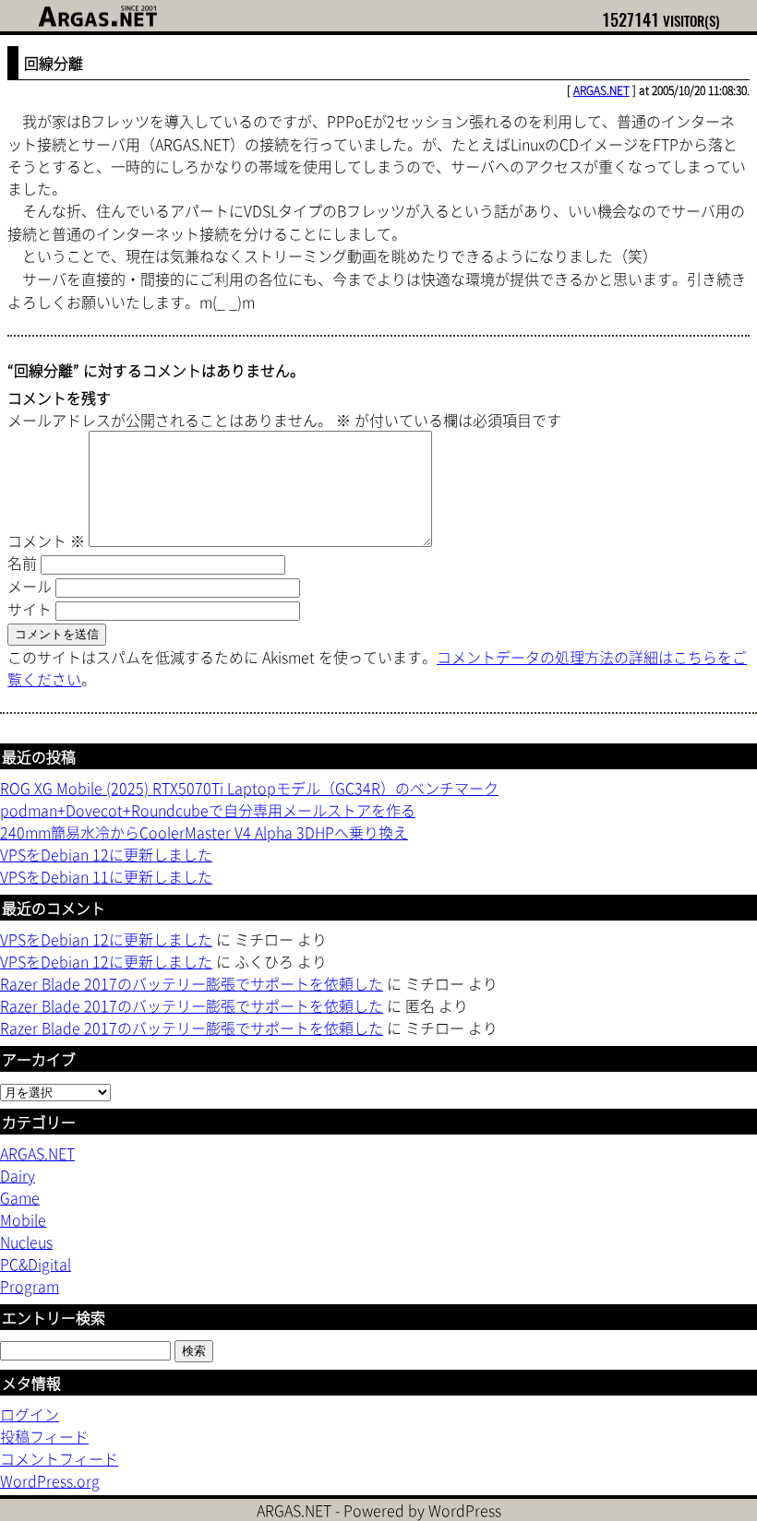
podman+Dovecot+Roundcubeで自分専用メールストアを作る (207, 810)
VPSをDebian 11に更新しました (106, 876)
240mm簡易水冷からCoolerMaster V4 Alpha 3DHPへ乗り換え (204, 832)
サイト (29, 609)
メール (29, 586)
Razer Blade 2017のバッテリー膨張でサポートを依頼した (191, 983)
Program (29, 1286)
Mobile (23, 1219)
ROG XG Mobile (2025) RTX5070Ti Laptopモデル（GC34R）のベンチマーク (249, 788)
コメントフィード (59, 1458)
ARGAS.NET (601, 90)
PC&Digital (35, 1264)
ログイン (29, 1414)
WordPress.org (50, 1480)
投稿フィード (44, 1436)
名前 (22, 563)
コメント (46, 540)
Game (20, 1197)
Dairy (17, 1175)
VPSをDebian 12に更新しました (106, 854)
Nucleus (26, 1241)
